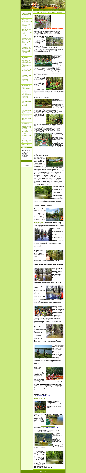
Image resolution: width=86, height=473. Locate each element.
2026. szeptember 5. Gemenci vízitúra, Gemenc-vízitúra (27, 65)
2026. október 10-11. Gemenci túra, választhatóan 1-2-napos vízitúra (27, 108)
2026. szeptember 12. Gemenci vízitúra (26, 80)
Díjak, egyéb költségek (26, 142)
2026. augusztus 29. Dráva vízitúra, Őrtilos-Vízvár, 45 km (26, 39)
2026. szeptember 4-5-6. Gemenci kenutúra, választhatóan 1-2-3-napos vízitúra (26, 62)
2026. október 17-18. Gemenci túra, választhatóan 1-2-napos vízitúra (27, 116)
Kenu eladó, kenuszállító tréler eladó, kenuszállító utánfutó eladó (26, 127)
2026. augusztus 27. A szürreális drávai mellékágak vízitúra (27, 32)
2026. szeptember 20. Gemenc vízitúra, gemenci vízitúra (26, 94)
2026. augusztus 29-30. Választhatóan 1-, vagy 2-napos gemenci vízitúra (26, 48)
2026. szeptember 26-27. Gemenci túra (26, 99)
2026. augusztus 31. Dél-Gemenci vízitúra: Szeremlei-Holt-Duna (27, 55)
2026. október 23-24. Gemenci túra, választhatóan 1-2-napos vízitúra (27, 124)
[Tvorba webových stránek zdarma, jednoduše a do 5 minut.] (46, 471)
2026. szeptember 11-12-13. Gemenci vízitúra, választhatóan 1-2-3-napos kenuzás (27, 77)
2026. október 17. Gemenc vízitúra (26, 113)
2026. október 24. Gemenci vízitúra (26, 121)
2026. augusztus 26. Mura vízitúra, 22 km (26, 27)
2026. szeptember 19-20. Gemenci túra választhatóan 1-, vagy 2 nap (27, 91)
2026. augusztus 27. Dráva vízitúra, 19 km (26, 30)
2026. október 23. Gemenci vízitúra (26, 119)
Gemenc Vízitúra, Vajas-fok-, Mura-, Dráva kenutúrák (39, 4)
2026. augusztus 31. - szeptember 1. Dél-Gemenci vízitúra (27, 58)
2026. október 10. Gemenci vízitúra (26, 111)
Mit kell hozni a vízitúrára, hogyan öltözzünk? (26, 141)
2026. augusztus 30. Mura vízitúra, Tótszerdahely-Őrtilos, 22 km (26, 51)
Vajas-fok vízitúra (25, 23)
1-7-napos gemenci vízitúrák (27, 21)
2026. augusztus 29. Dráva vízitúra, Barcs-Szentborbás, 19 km (27, 45)
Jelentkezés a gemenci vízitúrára (26, 145)
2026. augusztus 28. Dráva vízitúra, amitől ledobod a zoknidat (26, 36)
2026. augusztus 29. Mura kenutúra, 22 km (26, 42)
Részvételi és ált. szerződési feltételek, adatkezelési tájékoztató (27, 138)
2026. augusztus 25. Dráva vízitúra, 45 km (26, 25)
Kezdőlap (35, 10)
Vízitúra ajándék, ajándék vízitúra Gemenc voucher (26, 14)
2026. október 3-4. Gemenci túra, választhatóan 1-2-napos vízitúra (27, 104)
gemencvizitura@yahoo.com (27, 157)
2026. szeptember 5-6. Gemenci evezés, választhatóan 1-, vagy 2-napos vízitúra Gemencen (26, 69)
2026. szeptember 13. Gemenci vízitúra (26, 86)
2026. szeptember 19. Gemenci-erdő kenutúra (26, 88)
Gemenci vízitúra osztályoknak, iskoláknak (26, 20)
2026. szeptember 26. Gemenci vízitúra (26, 97)
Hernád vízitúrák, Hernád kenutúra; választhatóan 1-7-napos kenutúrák (27, 130)
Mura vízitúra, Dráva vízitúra (27, 135)
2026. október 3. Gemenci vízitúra (26, 102)
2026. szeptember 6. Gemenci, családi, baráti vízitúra (26, 73)
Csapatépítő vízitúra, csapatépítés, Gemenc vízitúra (26, 17)
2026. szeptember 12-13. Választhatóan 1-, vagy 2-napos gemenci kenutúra (26, 83)
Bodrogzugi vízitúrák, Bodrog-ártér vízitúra (25, 133)
